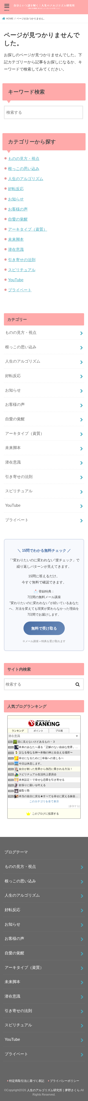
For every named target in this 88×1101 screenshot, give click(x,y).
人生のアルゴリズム (25, 178)
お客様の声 (18, 209)
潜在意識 (16, 249)
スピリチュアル (21, 270)
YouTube (15, 280)
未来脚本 (16, 239)
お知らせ (16, 199)
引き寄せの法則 (21, 259)
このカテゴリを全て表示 (44, 801)
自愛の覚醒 (18, 219)
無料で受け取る (44, 628)
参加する (74, 806)
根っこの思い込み (23, 168)
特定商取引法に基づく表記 (26, 1080)
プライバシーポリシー (64, 1080)
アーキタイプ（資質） (27, 229)
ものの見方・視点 (23, 158)
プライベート (20, 290)
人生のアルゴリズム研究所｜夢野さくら (53, 1090)
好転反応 (16, 188)
